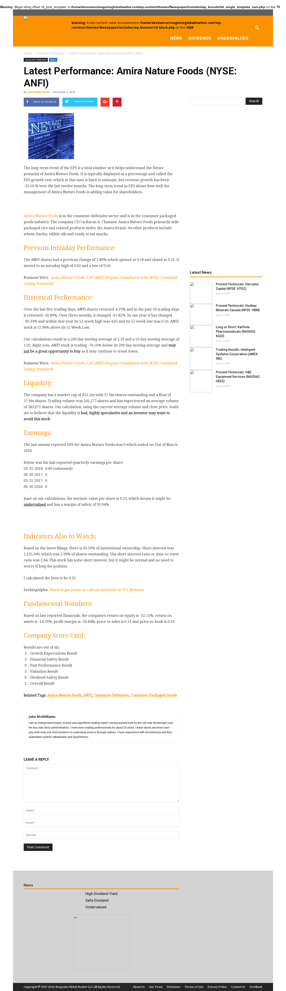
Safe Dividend (97, 900)
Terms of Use (194, 987)
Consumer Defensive (35, 59)
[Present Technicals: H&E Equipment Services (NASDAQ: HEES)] (201, 381)
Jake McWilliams (39, 92)
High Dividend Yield (101, 893)
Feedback (256, 987)
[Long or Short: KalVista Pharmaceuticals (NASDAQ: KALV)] (201, 336)
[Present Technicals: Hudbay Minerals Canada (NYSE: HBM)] (201, 314)
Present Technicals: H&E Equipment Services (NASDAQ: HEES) (238, 376)
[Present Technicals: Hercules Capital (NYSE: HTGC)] (201, 293)
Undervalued (232, 38)
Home (28, 53)
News (176, 38)
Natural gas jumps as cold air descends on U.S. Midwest (97, 590)
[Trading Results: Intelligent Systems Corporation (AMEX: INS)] (201, 358)
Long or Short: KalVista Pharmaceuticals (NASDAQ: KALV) (236, 331)
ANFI (87, 695)
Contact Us (238, 987)
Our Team (155, 987)
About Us (139, 987)
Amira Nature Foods (41, 216)
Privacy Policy (217, 987)
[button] (257, 31)
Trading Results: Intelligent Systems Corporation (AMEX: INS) (237, 354)
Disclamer (174, 987)
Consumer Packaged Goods (154, 695)
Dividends (199, 38)
